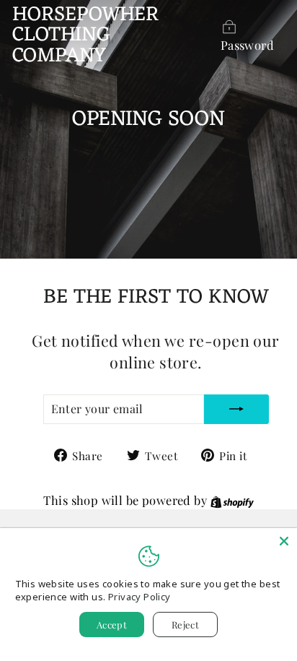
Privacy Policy (139, 596)
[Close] (284, 541)
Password (247, 45)
